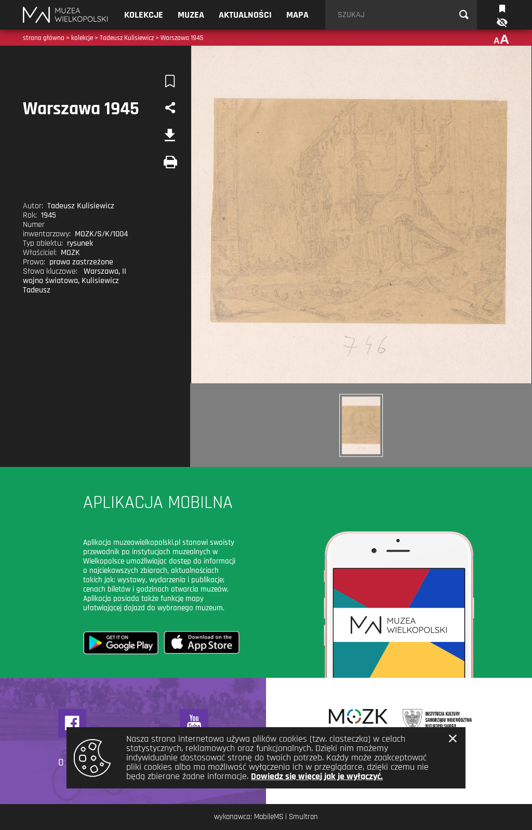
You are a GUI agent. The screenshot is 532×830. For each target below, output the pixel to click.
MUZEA (191, 15)
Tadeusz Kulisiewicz (127, 38)
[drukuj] (170, 162)
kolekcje (82, 38)
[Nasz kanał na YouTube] (194, 723)
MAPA (297, 15)
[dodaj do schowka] (170, 81)
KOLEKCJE (143, 15)
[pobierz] (170, 135)
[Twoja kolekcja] (502, 7)
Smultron (303, 817)
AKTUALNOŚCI (245, 15)
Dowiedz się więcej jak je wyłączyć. (317, 776)
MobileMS (268, 817)
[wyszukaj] (464, 15)
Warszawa (101, 271)
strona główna (43, 38)
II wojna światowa (74, 276)
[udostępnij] (170, 108)
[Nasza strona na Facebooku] (72, 723)
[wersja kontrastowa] (501, 22)
